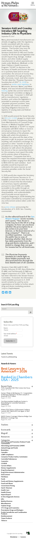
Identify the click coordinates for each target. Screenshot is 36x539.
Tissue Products (6, 518)
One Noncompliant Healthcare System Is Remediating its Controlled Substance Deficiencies (14, 403)
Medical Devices (6, 501)
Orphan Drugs (6, 506)
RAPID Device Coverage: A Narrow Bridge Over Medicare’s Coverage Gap (16, 417)
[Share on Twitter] (3, 292)
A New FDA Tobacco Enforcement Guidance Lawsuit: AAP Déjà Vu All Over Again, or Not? (15, 410)
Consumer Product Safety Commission (14, 457)
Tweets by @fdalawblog (9, 357)
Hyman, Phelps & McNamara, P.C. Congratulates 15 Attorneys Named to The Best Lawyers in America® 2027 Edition (16, 394)
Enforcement (5, 474)
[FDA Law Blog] (18, 15)
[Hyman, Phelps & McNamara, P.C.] (10, 4)
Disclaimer (13, 537)
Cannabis (4, 452)
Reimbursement (6, 516)
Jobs (2, 499)
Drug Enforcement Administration (12, 472)
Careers (23, 537)
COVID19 (4, 463)
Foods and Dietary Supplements (12, 481)
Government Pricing (8, 486)
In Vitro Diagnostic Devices (10, 497)
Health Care (5, 490)
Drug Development (13, 288)
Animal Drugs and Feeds (9, 448)
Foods (3, 479)
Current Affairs (6, 466)
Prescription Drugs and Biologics (12, 510)
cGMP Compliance (7, 454)
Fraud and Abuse (7, 483)
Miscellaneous (6, 503)
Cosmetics (4, 461)
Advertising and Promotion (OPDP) (13, 446)
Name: (6, 328)
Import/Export (6, 494)
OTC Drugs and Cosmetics (10, 508)
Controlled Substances (9, 459)
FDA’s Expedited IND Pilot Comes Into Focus (15, 388)
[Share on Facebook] (6, 292)
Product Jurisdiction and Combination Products (14, 513)
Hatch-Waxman (6, 488)
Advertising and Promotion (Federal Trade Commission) (15, 442)
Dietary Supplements (8, 468)
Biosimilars (4, 450)
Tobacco (4, 520)
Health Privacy (6, 492)
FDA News (4, 477)
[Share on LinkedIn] (10, 292)
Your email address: (10, 334)
